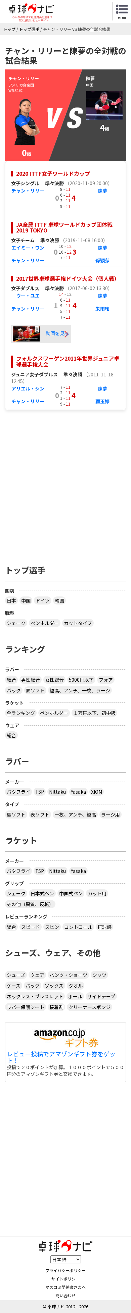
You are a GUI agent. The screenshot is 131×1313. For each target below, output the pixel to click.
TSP (39, 791)
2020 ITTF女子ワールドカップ (53, 173)
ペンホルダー (45, 623)
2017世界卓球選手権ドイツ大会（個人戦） (68, 278)
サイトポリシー (65, 1278)
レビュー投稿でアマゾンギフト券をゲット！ (61, 1057)
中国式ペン (71, 893)
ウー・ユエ (28, 295)
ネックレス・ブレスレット (35, 996)
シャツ (99, 974)
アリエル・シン (27, 388)
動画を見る (57, 333)
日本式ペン (42, 893)
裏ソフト (16, 814)
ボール (75, 996)
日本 (11, 600)
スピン (52, 927)
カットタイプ (78, 623)
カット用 (97, 893)
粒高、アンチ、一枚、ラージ (80, 690)
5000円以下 (81, 679)
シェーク (16, 623)
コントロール (78, 927)
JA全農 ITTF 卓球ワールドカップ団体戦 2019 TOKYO (64, 227)
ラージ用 (110, 814)
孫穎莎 (102, 260)
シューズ (16, 974)
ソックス (54, 985)
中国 (26, 600)
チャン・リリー (27, 190)
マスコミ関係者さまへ (65, 1287)
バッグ (33, 985)
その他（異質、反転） (30, 904)
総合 (11, 679)
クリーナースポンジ (90, 1007)
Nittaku (57, 791)
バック (14, 690)
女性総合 (54, 679)
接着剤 (56, 1007)
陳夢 (102, 190)
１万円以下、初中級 (94, 713)
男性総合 (30, 679)
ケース (13, 985)
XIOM (96, 791)
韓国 (59, 600)
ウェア (37, 974)
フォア (106, 679)
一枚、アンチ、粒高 (75, 814)
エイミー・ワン (27, 247)
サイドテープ (101, 996)
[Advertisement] (65, 484)
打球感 (104, 927)
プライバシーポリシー (65, 1270)
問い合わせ (65, 1295)
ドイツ (43, 600)
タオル (76, 985)
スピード (30, 927)
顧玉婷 (102, 401)
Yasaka (78, 791)
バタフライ (18, 791)
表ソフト (35, 690)
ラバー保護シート (25, 1007)
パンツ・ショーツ (68, 974)
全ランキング (21, 713)
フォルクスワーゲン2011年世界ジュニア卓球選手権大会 (67, 361)
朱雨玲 (102, 308)
